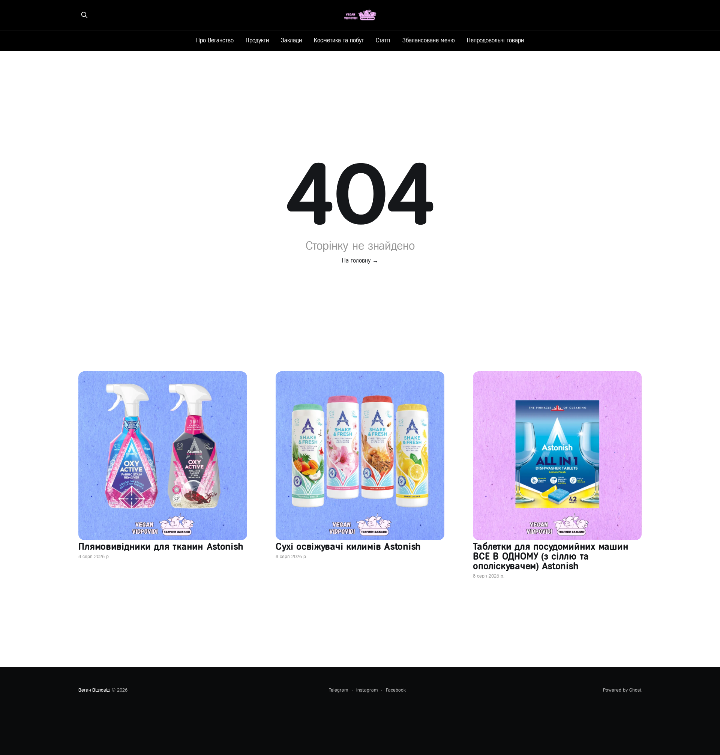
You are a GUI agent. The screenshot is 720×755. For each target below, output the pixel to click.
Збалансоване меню (428, 40)
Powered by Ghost (622, 689)
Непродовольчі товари (495, 40)
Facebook (396, 689)
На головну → (360, 260)
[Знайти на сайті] (84, 15)
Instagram (367, 689)
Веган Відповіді (94, 689)
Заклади (291, 40)
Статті (383, 40)
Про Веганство (215, 40)
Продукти (257, 40)
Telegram (338, 689)
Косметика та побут (339, 40)
